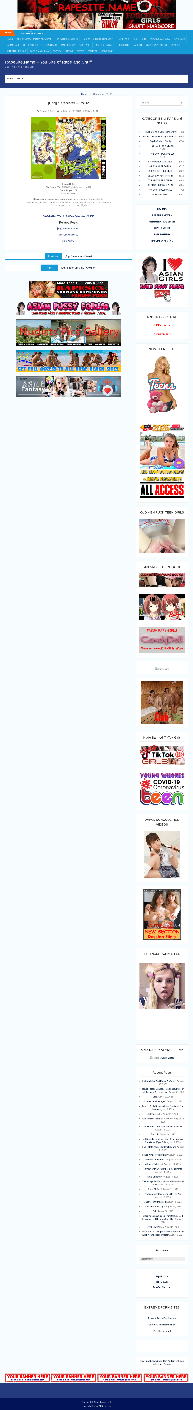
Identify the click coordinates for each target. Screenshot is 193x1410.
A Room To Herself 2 (155, 1164)
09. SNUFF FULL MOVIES (160, 190)
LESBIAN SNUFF (50, 45)
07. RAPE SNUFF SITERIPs (160, 180)
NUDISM (69, 51)
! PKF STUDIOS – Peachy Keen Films (34, 39)
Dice (155, 1097)
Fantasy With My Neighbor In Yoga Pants (163, 1169)
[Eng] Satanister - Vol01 (68, 228)
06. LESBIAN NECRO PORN (160, 176)
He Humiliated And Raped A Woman (159, 1081)
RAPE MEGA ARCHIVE (162, 241)
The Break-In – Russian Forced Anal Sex (163, 1126)
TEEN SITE (93, 51)
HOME (10, 39)
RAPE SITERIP (68, 45)
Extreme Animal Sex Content (162, 1318)
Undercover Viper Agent (155, 1101)
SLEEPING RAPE (31, 45)
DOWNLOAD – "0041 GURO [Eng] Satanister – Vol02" (68, 216)
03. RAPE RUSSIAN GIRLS (160, 161)
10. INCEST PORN (160, 194)
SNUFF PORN (139, 39)
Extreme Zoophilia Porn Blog (162, 1324)
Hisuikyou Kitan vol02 (68, 235)
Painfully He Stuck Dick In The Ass (158, 1118)
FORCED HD (123, 45)
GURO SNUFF (85, 45)
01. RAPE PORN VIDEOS (163, 146)
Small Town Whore (156, 1227)
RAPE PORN (124, 39)
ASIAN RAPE (13, 45)
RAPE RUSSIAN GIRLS (160, 39)
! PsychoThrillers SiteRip (66, 39)
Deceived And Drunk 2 (155, 1159)
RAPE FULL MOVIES (16, 51)
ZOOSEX (57, 51)
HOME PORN (107, 51)
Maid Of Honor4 (154, 1177)
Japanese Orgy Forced (155, 1202)
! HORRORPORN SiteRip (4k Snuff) (98, 39)
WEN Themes (104, 1406)
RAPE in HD (179, 39)
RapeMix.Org (162, 1282)
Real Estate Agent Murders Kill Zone (159, 1147)
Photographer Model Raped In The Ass (163, 1194)
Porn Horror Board (162, 1331)
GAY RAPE (176, 45)
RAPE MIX (137, 45)
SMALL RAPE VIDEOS (156, 45)
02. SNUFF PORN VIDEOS (163, 154)
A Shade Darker (154, 1114)
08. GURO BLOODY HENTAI (85, 111)
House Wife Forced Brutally (155, 1155)
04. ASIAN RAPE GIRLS (160, 166)
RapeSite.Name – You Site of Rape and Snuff (48, 62)
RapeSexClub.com (162, 1287)
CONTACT (21, 78)
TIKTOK (80, 51)
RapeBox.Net (162, 1276)
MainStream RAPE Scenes (162, 222)
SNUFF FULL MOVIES (104, 45)
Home (10, 78)
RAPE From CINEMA (39, 51)
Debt (155, 1211)
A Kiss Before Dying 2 (155, 1206)
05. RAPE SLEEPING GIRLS (160, 171)
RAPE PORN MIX (162, 234)
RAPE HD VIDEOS (162, 228)
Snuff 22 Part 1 (155, 1189)
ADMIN (63, 111)
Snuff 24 (155, 1134)
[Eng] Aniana (68, 241)
